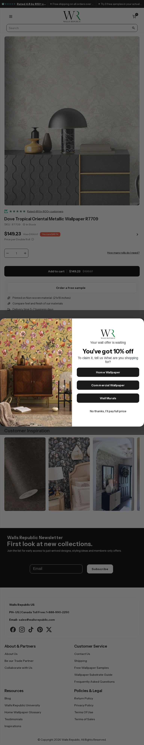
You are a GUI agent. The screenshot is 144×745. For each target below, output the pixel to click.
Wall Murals (108, 398)
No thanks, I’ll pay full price (108, 411)
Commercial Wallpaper (107, 385)
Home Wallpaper (108, 372)
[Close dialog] (139, 323)
